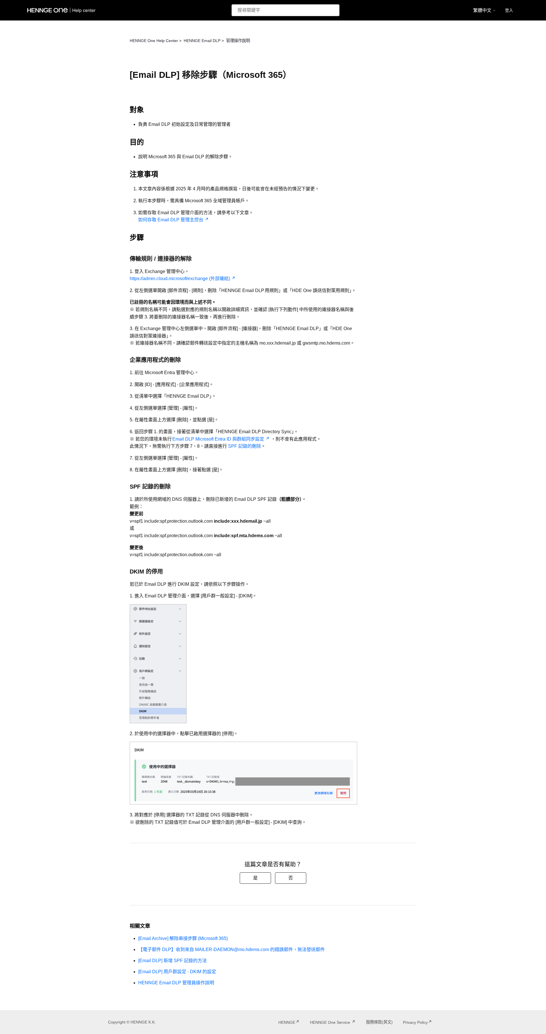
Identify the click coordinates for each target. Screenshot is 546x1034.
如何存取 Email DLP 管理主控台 (170, 219)
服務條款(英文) (379, 1022)
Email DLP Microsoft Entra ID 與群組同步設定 (218, 439)
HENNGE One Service (330, 1022)
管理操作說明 (238, 40)
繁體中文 (483, 10)
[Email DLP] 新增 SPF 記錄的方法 (172, 960)
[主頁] (62, 10)
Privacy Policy (415, 1022)
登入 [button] (509, 10)
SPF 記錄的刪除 (244, 446)
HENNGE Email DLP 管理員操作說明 (176, 982)
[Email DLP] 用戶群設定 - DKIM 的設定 (177, 971)
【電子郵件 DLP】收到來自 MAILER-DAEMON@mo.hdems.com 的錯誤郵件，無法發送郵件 (231, 949)
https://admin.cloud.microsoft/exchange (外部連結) (180, 278)
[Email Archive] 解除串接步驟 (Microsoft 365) (183, 938)
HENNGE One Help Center (154, 40)
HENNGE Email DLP (202, 40)
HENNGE (286, 1022)
